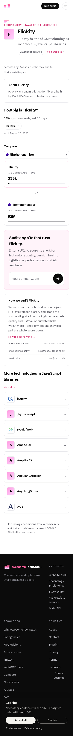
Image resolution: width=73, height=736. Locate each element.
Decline (52, 720)
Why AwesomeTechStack (20, 629)
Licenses (54, 667)
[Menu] (65, 6)
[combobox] (37, 154)
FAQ (6, 697)
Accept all (20, 720)
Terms (53, 659)
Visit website (55, 51)
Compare (10, 674)
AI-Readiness (12, 652)
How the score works (22, 336)
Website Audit (58, 575)
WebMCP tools (13, 667)
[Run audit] (58, 279)
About (53, 629)
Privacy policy (33, 728)
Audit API (55, 608)
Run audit (50, 6)
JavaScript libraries (41, 25)
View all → (9, 387)
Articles (9, 689)
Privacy (53, 652)
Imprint (54, 644)
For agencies (12, 637)
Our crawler (11, 682)
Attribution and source (21, 532)
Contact (54, 637)
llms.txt (8, 659)
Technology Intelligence (57, 583)
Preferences (13, 728)
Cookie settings (59, 675)
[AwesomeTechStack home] (7, 6)
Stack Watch (57, 591)
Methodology (12, 644)
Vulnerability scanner (57, 600)
